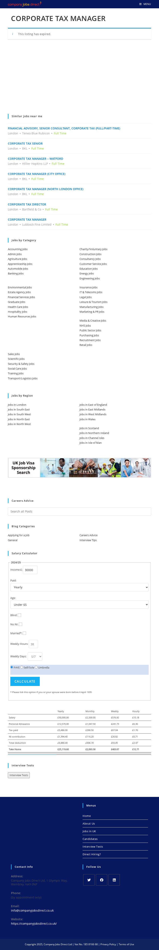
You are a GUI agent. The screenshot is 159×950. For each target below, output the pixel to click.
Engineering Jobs (90, 278)
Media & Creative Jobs (93, 320)
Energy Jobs (87, 273)
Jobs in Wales (87, 419)
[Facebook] (101, 880)
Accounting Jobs (18, 249)
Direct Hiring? (92, 854)
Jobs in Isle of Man (91, 443)
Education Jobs (89, 268)
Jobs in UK (89, 831)
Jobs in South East (19, 409)
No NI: (14, 624)
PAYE (16, 667)
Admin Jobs (15, 254)
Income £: (16, 569)
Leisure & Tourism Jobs (93, 302)
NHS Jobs (85, 325)
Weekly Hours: (19, 644)
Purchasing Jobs (89, 335)
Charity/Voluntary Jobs (93, 249)
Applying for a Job (18, 535)
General (12, 540)
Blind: (13, 615)
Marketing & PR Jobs (92, 311)
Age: (13, 598)
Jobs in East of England (93, 405)
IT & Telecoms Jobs (91, 292)
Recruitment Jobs (90, 340)
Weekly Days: (18, 656)
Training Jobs (16, 373)
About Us (89, 823)
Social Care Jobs (17, 368)
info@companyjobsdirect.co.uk (32, 910)
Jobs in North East (19, 419)
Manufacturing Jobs (92, 307)
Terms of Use (126, 944)
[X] (89, 880)
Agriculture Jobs (17, 259)
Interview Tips (88, 540)
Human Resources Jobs (22, 316)
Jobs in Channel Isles (92, 438)
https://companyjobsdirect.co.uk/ (34, 923)
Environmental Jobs (20, 287)
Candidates (90, 839)
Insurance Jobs (89, 287)
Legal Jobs (86, 297)
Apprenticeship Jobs (20, 264)
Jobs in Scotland (89, 428)
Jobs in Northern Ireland (94, 433)
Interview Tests (19, 775)
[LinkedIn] (114, 880)
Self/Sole (28, 667)
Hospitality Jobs (17, 311)
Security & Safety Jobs (21, 364)
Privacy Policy (108, 944)
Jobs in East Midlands (92, 409)
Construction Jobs (90, 254)
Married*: (16, 633)
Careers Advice (89, 535)
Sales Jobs (14, 354)
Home (87, 816)
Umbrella (43, 667)
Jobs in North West (19, 424)
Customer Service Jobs (93, 264)
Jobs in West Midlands (93, 414)
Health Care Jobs (18, 307)
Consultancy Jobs (90, 259)
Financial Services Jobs (21, 297)
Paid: (13, 580)
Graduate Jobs (16, 302)
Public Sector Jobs (90, 330)
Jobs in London (17, 405)
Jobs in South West (19, 414)
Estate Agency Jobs (19, 292)
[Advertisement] (79, 79)
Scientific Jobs (16, 359)
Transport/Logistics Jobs (22, 378)
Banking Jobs (16, 273)
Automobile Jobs (18, 268)
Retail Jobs (86, 345)
